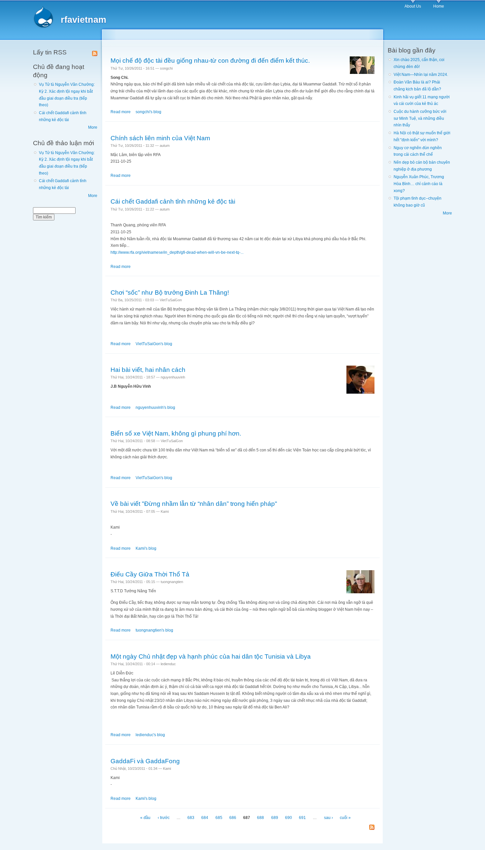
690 (288, 817)
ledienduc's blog (150, 735)
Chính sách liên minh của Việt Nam (160, 138)
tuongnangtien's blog (154, 630)
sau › (328, 817)
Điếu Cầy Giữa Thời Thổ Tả (150, 574)
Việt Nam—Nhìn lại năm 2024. (421, 74)
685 (218, 817)
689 (274, 817)
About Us (412, 6)
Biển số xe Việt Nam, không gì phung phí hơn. (176, 433)
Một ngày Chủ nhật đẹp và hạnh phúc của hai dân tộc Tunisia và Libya (211, 656)
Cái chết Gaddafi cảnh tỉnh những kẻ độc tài (173, 201)
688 (260, 817)
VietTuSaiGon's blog (154, 344)
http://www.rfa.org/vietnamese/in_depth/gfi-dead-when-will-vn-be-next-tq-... (177, 252)
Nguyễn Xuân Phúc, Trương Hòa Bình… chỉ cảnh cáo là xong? (419, 184)
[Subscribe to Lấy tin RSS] (94, 52)
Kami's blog (146, 548)
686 (232, 817)
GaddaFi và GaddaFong (145, 761)
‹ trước (164, 817)
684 (204, 817)
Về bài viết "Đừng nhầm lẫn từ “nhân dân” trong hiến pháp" (194, 503)
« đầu (145, 817)
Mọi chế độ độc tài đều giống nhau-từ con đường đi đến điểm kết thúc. (210, 60)
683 (190, 817)
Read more (121, 112)
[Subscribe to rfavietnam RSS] (371, 827)
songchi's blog (148, 112)
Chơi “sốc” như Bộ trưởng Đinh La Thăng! (170, 292)
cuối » (345, 817)
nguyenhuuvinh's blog (155, 407)
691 (302, 817)
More (92, 127)
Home (438, 6)
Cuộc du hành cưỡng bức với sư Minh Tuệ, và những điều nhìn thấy (420, 118)
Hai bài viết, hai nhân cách (148, 369)
